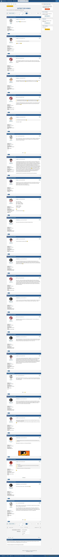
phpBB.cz (31, 551)
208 (10, 26)
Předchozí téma (11, 527)
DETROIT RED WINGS (24, 8)
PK (10, 61)
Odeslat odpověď (11, 13)
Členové (12, 555)
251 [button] (24, 13)
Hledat (38, 13)
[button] (19, 13)
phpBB (26, 550)
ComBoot (47, 555)
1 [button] (20, 13)
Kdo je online (10, 539)
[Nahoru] (40, 33)
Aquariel (55, 555)
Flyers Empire (18, 437)
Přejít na (39, 537)
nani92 (10, 22)
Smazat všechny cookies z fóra (19, 555)
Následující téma (37, 527)
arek (57, 555)
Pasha (10, 202)
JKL (10, 139)
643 (10, 65)
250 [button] (23, 13)
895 (10, 187)
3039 (10, 143)
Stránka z (25, 11)
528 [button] (22, 14)
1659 (10, 445)
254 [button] (19, 14)
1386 (10, 227)
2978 (10, 206)
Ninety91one (10, 223)
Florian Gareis (51, 555)
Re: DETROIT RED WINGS (12, 17)
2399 (10, 85)
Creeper (11, 81)
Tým (8, 555)
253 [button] (28, 13)
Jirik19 (10, 41)
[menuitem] (15, 1)
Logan (17, 461)
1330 (10, 45)
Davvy (10, 183)
